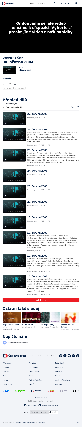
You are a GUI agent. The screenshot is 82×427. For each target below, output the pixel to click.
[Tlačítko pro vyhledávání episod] (72, 107)
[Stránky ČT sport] (20, 391)
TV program (7, 363)
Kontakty (58, 384)
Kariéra (57, 376)
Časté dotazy (7, 384)
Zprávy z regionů (19, 88)
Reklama (6, 367)
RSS (78, 422)
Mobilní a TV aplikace (62, 380)
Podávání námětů (35, 380)
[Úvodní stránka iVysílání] (10, 3)
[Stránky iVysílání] (36, 391)
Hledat (55, 3)
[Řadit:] (77, 107)
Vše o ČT (32, 384)
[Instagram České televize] (60, 356)
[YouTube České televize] (69, 356)
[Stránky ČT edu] (76, 391)
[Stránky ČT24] (6, 391)
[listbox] (44, 412)
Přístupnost (41, 422)
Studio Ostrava (34, 371)
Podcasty (58, 371)
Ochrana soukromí (29, 422)
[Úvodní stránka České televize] (14, 356)
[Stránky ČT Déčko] (51, 391)
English (18, 422)
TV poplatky (33, 367)
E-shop (5, 380)
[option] (34, 412)
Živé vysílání (59, 363)
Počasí (31, 376)
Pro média (32, 363)
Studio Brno (59, 367)
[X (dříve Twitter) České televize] (73, 356)
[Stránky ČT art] (63, 391)
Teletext (6, 371)
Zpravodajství (8, 88)
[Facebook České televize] (65, 356)
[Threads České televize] (77, 356)
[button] (15, 118)
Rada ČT (6, 376)
